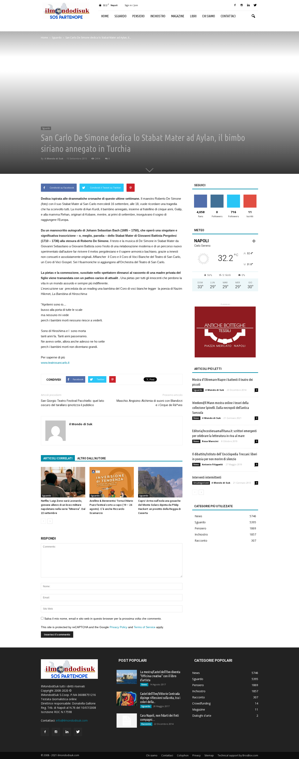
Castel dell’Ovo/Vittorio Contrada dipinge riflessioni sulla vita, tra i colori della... (160, 698)
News (196, 418)
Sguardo (121, 16)
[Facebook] (235, 5)
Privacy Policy (118, 627)
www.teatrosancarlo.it (55, 362)
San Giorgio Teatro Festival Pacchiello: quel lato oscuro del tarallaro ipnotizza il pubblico (72, 403)
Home (105, 16)
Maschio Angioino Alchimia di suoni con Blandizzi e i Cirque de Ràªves (149, 403)
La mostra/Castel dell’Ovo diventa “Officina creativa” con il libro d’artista (160, 676)
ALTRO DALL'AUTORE (91, 458)
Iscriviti (249, 196)
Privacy (196, 755)
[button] (253, 16)
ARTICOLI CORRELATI (57, 458)
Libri (193, 16)
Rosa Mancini (210, 441)
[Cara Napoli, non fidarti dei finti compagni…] (127, 720)
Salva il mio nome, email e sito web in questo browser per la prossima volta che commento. (103, 618)
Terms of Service (144, 627)
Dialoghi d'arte (201, 715)
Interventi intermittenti (206, 477)
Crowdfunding (201, 703)
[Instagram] (242, 5)
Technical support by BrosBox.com (238, 755)
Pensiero (138, 16)
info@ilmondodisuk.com (72, 720)
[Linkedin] (248, 5)
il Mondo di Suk (54, 158)
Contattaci (228, 16)
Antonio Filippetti (212, 464)
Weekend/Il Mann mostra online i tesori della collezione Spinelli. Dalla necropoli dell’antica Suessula (220, 407)
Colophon (183, 755)
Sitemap (209, 755)
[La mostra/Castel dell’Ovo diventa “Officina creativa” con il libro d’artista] (127, 677)
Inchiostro (157, 16)
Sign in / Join (131, 5)
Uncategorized (201, 482)
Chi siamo (208, 16)
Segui (216, 196)
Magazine (177, 16)
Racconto (201, 540)
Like (200, 196)
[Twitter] (255, 5)
